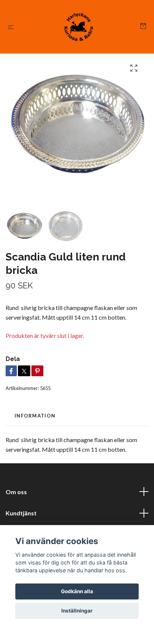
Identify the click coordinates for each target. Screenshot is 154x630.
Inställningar (77, 611)
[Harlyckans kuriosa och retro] (78, 27)
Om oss (16, 491)
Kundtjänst (21, 513)
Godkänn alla (77, 591)
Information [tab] (35, 416)
